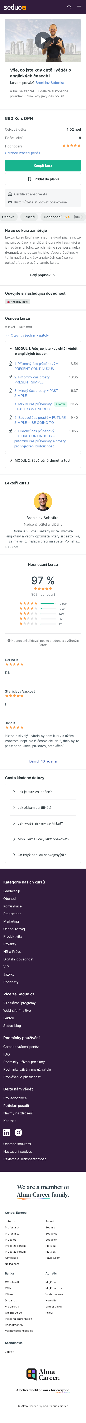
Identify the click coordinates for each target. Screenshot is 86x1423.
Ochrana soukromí (17, 1144)
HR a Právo (12, 952)
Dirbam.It (10, 1300)
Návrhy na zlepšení (18, 1113)
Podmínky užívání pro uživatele (27, 1069)
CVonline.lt (12, 1282)
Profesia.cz (12, 1233)
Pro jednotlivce (15, 1098)
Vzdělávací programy (19, 1003)
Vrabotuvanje (54, 1294)
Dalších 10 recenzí (43, 761)
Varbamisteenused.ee (19, 1330)
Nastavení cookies (17, 1151)
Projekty (9, 944)
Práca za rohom (15, 1245)
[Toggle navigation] (69, 7)
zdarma (61, 404)
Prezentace (12, 914)
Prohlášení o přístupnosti (22, 1077)
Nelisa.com (12, 1263)
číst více (11, 546)
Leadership (11, 891)
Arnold (50, 1221)
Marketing (11, 921)
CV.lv (8, 1288)
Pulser (49, 1312)
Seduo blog (12, 1026)
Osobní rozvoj (14, 929)
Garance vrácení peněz (22, 153)
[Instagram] (18, 1133)
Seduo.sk (51, 1239)
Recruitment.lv (14, 1324)
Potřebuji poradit (16, 1105)
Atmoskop (11, 1257)
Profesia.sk (12, 1227)
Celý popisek (40, 275)
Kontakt (9, 1121)
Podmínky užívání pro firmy (24, 1062)
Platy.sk (51, 1251)
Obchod (9, 899)
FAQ (6, 1054)
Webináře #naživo (17, 1010)
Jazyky (8, 974)
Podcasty (11, 982)
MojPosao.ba (54, 1288)
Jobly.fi (9, 1351)
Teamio (50, 1227)
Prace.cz (10, 1239)
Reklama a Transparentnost (24, 1159)
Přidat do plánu (47, 179)
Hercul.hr (51, 1300)
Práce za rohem (15, 1251)
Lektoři (29, 217)
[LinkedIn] (6, 1133)
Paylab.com (53, 1257)
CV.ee (9, 1294)
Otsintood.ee (13, 1312)
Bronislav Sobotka (50, 83)
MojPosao (52, 1282)
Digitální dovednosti (18, 959)
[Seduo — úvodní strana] (15, 7)
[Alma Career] (43, 1374)
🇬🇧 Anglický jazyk (17, 301)
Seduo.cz (51, 1233)
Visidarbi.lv (12, 1306)
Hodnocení (63, 217)
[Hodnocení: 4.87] (71, 146)
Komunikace (12, 906)
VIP (6, 967)
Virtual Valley (54, 1306)
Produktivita (12, 936)
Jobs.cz (10, 1221)
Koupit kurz (43, 165)
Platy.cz (51, 1245)
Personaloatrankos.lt (18, 1318)
